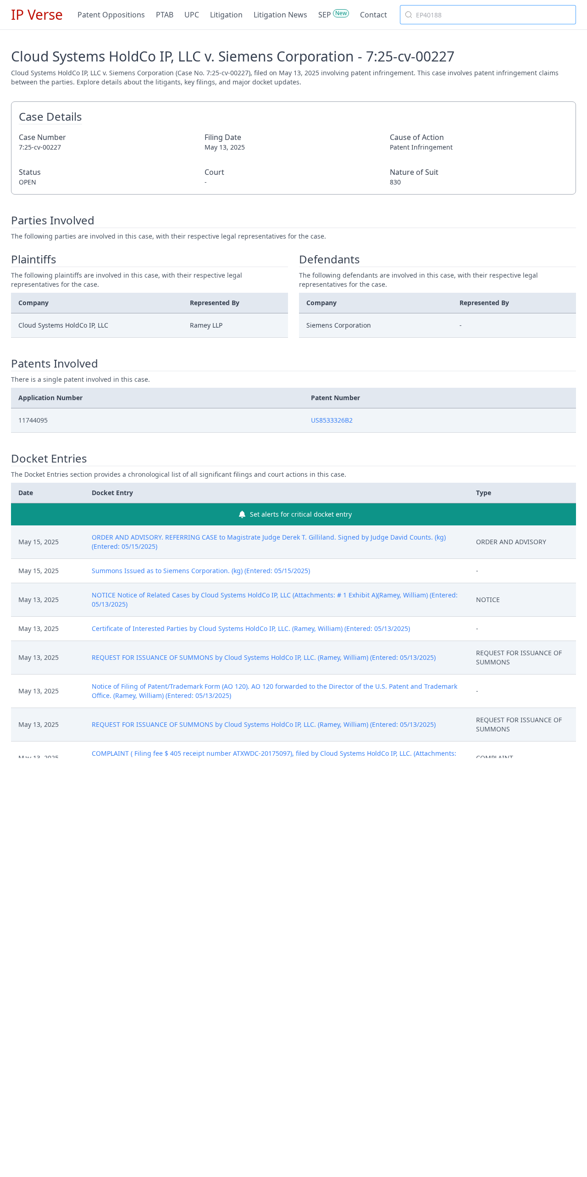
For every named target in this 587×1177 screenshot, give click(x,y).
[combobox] (488, 14)
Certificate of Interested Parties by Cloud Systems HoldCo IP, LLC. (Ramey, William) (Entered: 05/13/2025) (251, 628)
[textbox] (493, 15)
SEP (324, 15)
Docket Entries (49, 458)
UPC (191, 15)
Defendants (329, 259)
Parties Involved (52, 220)
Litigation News (280, 15)
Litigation (226, 15)
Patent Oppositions (111, 15)
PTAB (164, 15)
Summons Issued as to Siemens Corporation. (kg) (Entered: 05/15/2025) (201, 570)
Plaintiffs (33, 259)
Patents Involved (54, 363)
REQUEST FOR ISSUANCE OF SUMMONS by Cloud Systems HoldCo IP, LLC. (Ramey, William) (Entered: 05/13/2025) (264, 657)
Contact (373, 15)
